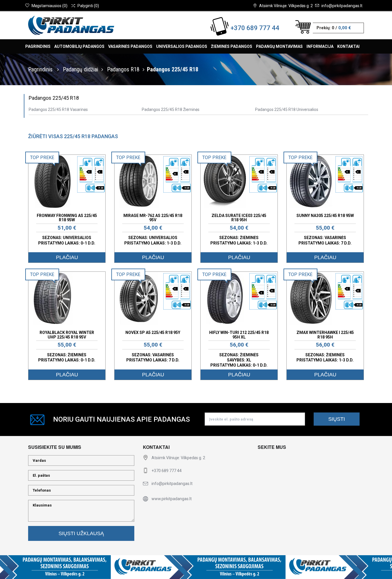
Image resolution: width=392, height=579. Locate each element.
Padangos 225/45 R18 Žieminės (170, 109)
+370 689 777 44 (254, 28)
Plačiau (67, 257)
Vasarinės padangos (130, 46)
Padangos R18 (123, 69)
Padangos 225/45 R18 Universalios (286, 109)
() (49, 5)
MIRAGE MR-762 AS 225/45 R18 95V (152, 217)
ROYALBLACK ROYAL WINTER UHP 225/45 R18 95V (67, 334)
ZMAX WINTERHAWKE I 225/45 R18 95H (325, 334)
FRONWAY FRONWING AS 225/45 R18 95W (67, 217)
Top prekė (42, 157)
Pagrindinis (38, 46)
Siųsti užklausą (81, 533)
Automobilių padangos (79, 46)
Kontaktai (348, 46)
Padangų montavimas (279, 46)
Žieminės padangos (231, 46)
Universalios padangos (181, 46)
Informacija (319, 46)
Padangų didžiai (80, 69)
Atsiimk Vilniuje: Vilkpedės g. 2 (286, 5)
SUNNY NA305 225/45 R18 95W (325, 215)
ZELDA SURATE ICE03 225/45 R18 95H (238, 217)
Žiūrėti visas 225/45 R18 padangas (73, 136)
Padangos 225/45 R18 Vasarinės (58, 109)
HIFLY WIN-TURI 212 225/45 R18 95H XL (239, 334)
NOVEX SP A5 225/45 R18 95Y (152, 332)
